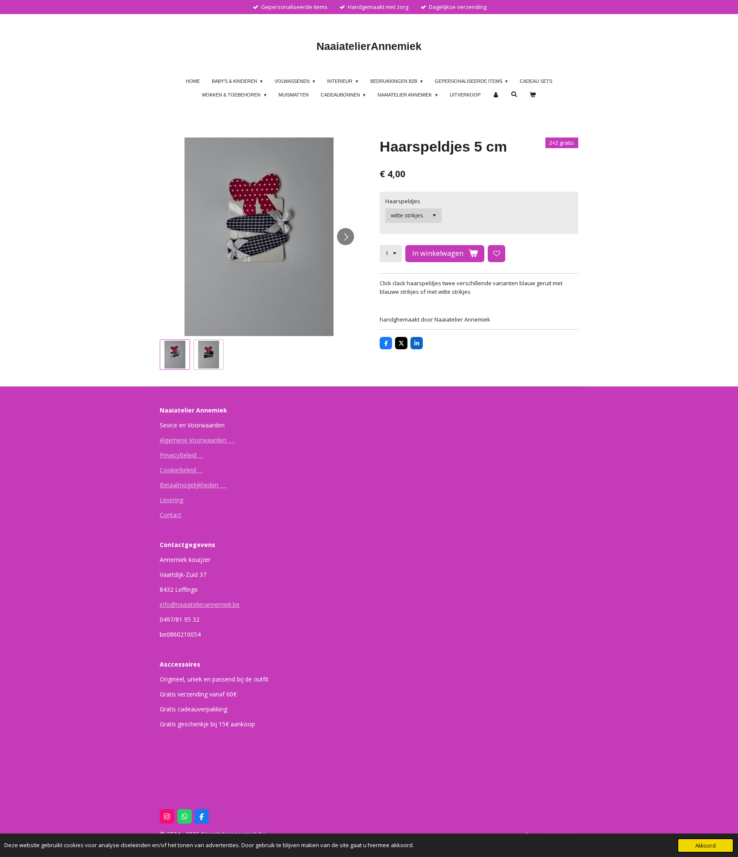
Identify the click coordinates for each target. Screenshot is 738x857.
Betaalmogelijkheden (193, 485)
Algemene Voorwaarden (197, 440)
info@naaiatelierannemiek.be (200, 604)
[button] (175, 354)
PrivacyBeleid (181, 455)
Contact (171, 515)
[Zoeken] (514, 94)
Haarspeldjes (402, 201)
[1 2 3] (391, 254)
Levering (171, 500)
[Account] (496, 95)
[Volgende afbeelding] (345, 236)
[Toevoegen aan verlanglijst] (496, 254)
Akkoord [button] (705, 845)
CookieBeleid (181, 470)
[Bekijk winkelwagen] (532, 95)
